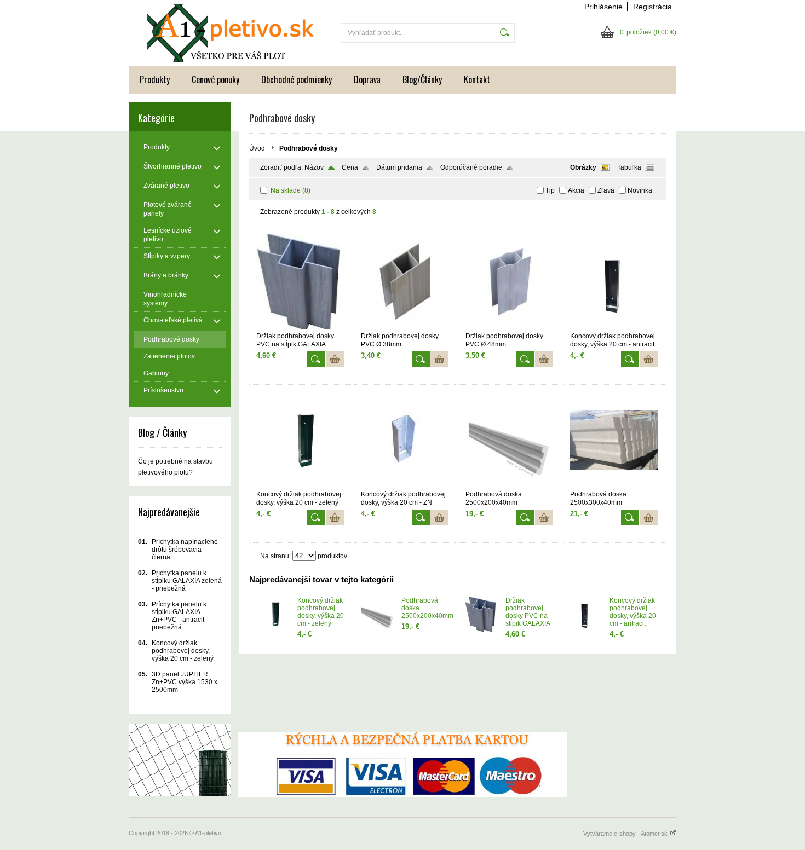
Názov (314, 167)
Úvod (257, 148)
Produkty (155, 79)
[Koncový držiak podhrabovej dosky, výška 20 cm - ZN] (405, 485)
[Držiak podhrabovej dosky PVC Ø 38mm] (405, 327)
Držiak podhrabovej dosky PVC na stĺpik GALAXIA (527, 612)
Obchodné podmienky (296, 79)
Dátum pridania (399, 167)
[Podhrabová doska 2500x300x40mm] (614, 485)
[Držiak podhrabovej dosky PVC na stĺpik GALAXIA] (300, 327)
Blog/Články (422, 79)
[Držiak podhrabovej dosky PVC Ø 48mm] (509, 327)
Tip (550, 190)
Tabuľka (629, 167)
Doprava (367, 79)
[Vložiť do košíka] (335, 359)
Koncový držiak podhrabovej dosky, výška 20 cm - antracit (633, 612)
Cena (350, 167)
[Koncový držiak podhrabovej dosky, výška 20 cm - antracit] (614, 327)
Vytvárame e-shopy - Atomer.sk (626, 833)
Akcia (576, 190)
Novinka (640, 190)
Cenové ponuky (215, 79)
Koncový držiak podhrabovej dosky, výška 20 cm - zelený (320, 612)
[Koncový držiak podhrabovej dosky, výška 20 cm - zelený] (300, 485)
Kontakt (477, 79)
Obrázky (583, 167)
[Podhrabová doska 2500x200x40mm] (509, 485)
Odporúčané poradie (471, 167)
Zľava (605, 190)
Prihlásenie (603, 6)
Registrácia (652, 6)
